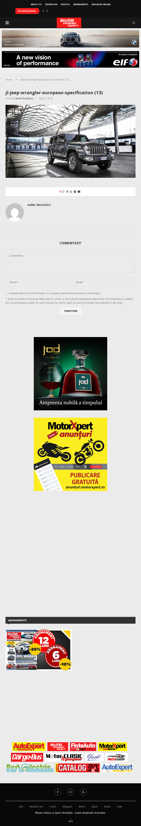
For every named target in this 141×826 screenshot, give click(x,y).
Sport (94, 806)
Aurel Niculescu (24, 98)
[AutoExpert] (29, 746)
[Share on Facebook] (67, 191)
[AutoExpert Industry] (117, 768)
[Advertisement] (33, 553)
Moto (107, 806)
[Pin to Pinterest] (75, 191)
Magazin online (101, 4)
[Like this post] (63, 191)
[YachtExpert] (94, 757)
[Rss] (83, 792)
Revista (65, 4)
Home (9, 79)
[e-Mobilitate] (30, 768)
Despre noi (51, 4)
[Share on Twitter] (71, 191)
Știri (21, 806)
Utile (119, 806)
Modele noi (36, 806)
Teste (52, 806)
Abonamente (80, 4)
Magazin (67, 806)
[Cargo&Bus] (27, 757)
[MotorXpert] (112, 746)
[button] (43, 11)
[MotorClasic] (64, 757)
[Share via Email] (79, 191)
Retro (82, 806)
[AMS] (57, 746)
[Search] (133, 22)
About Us (36, 4)
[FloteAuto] (83, 746)
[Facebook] (57, 792)
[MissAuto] (116, 757)
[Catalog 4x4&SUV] (77, 768)
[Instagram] (70, 792)
